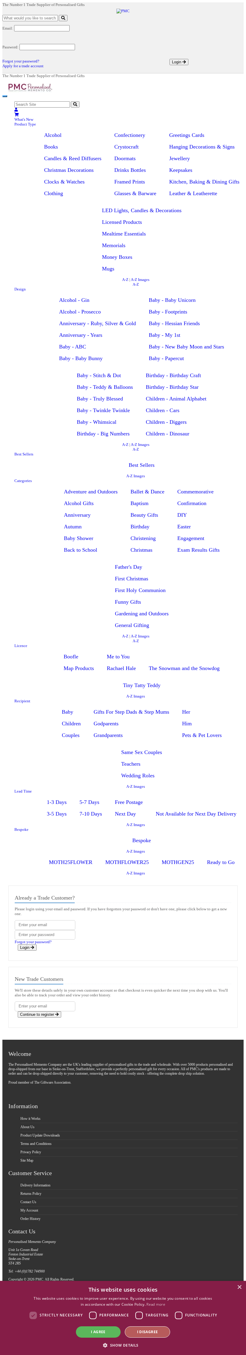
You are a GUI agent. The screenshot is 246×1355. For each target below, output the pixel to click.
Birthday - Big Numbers (103, 434)
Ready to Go (221, 862)
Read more (155, 1304)
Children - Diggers (166, 422)
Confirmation (191, 503)
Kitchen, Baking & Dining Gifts (204, 182)
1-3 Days (57, 802)
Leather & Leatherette (193, 193)
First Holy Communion (140, 590)
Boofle (71, 657)
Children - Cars (162, 410)
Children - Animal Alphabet (176, 399)
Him (187, 724)
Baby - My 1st (164, 335)
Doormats (125, 158)
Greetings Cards (186, 135)
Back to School (80, 550)
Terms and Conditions (36, 1144)
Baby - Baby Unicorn (172, 300)
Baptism (139, 503)
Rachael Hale (121, 668)
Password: (10, 47)
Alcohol (53, 135)
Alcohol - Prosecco (80, 312)
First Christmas (131, 579)
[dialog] (123, 1318)
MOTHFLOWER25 (127, 862)
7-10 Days (91, 814)
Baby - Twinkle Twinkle (103, 410)
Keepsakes (180, 170)
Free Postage (129, 802)
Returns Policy (30, 1194)
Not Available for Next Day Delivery (196, 814)
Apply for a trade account (23, 66)
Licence (20, 645)
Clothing (53, 193)
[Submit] (63, 18)
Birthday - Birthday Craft (173, 375)
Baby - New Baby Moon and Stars (186, 347)
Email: (7, 28)
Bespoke (21, 829)
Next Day (125, 814)
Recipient (22, 701)
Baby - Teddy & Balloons (105, 387)
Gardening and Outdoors (142, 614)
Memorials (113, 245)
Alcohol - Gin (74, 300)
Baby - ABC (72, 347)
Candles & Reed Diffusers (72, 158)
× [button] (239, 1287)
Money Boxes (117, 257)
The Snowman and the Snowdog (184, 668)
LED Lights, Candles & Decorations (142, 210)
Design (20, 289)
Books (51, 147)
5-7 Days (89, 802)
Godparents (106, 724)
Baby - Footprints (168, 312)
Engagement (190, 538)
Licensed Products (122, 222)
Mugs (108, 269)
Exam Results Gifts (198, 550)
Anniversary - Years (80, 335)
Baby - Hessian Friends (174, 323)
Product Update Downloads (40, 1135)
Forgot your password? (20, 61)
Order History (30, 1219)
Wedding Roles (137, 776)
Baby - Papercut (166, 358)
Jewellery (179, 158)
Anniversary (77, 515)
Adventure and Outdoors (91, 492)
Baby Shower (78, 538)
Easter (184, 527)
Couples (71, 735)
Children (71, 724)
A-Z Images (140, 279)
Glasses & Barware (135, 193)
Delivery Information (35, 1185)
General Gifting (132, 625)
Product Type (25, 124)
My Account (29, 1210)
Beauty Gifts (144, 515)
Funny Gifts (128, 602)
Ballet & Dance (147, 492)
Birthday (139, 527)
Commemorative (195, 492)
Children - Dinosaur (167, 434)
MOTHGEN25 (178, 862)
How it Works (30, 1119)
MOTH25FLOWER (70, 862)
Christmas (141, 550)
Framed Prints (129, 182)
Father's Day (128, 567)
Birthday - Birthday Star (172, 387)
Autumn (73, 527)
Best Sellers (23, 454)
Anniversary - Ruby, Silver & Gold (97, 323)
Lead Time (23, 791)
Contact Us (28, 1202)
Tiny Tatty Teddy (141, 685)
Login (177, 62)
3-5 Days (57, 814)
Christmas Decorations (69, 170)
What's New (23, 119)
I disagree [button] (147, 1331)
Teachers (130, 764)
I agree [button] (98, 1331)
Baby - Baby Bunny (81, 358)
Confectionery (129, 135)
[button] (122, 1345)
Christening (143, 538)
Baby (67, 712)
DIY (182, 515)
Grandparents (108, 735)
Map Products (79, 668)
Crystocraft (126, 147)
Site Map (26, 1160)
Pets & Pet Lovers (202, 735)
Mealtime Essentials (124, 234)
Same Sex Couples (141, 752)
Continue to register (37, 1014)
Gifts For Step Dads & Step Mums (131, 712)
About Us (27, 1127)
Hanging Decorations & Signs (202, 147)
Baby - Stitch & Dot (99, 375)
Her (186, 712)
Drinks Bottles (130, 170)
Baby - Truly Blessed (100, 399)
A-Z (125, 279)
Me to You (118, 657)
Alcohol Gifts (79, 503)
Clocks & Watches (64, 182)
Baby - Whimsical (96, 422)
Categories (23, 480)
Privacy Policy (30, 1152)
